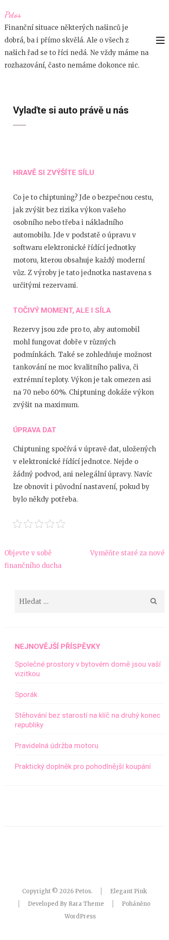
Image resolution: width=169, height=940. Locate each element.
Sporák (26, 694)
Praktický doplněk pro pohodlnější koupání (83, 766)
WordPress (80, 916)
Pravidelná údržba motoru (56, 745)
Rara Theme (86, 904)
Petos (12, 15)
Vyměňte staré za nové (127, 553)
